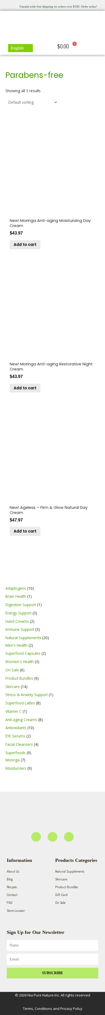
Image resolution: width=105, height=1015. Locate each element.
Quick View (52, 211)
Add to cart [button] (25, 244)
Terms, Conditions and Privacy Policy (52, 1008)
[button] (98, 46)
